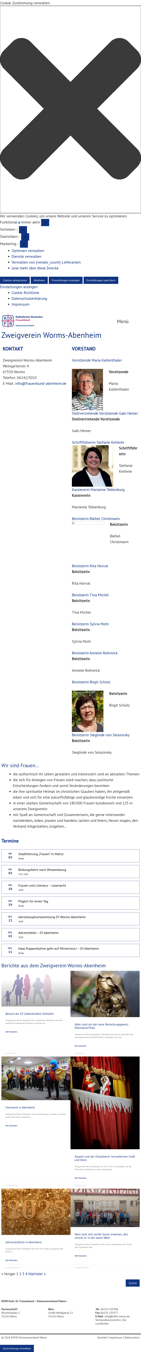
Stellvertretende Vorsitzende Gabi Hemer (105, 413)
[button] (70, 109)
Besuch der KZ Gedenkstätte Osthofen (30, 1014)
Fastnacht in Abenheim (20, 1107)
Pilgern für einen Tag (33, 901)
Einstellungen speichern (100, 280)
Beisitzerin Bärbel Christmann (96, 518)
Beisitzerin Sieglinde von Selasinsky (101, 734)
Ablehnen (39, 280)
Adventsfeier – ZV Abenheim (38, 933)
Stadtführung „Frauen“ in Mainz (40, 854)
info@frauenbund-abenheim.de (40, 383)
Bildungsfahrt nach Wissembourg (42, 870)
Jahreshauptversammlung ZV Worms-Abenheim (52, 917)
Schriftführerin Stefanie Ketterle (98, 442)
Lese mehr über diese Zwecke (35, 267)
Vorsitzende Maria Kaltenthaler (97, 360)
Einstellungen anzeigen (66, 280)
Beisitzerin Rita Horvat (90, 565)
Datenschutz (132, 1337)
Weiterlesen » (12, 1032)
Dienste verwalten (26, 256)
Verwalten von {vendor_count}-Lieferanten (46, 262)
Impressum (20, 304)
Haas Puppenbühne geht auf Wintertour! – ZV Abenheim (58, 948)
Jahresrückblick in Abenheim (24, 1242)
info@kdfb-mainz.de (117, 1316)
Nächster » (37, 1273)
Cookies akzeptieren (15, 280)
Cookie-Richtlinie (25, 292)
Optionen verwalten (28, 250)
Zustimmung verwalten (17, 1348)
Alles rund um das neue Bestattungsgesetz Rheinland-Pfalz (101, 1026)
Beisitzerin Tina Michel (90, 594)
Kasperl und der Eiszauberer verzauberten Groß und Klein (105, 1158)
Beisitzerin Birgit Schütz (91, 681)
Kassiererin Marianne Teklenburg (98, 489)
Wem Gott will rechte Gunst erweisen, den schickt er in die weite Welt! (101, 1236)
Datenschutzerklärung (29, 298)
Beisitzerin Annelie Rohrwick (95, 652)
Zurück (133, 1283)
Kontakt (102, 1337)
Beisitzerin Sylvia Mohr (90, 623)
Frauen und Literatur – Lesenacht (42, 885)
